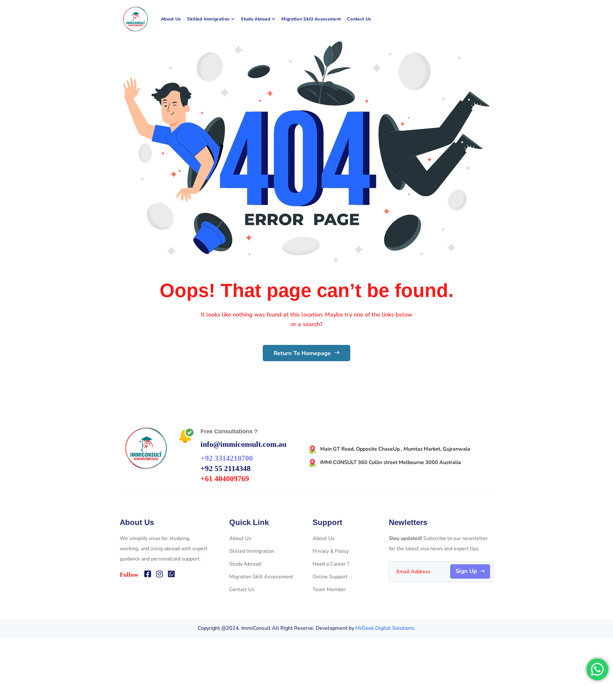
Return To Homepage (303, 353)
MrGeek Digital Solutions (384, 628)
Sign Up (466, 571)
